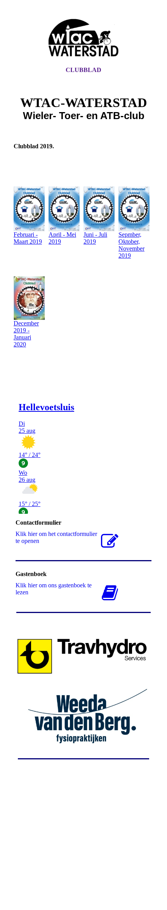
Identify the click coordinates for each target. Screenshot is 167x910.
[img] (83, 40)
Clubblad (83, 70)
